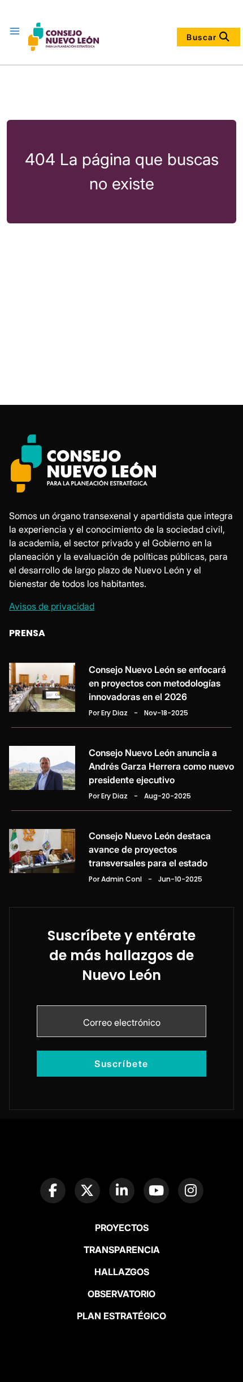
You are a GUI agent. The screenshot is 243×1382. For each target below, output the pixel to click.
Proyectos (122, 1227)
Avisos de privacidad (51, 606)
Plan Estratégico (121, 1315)
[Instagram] (190, 1190)
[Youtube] (156, 1190)
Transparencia (122, 1249)
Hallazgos (121, 1271)
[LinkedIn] (121, 1190)
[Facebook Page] (53, 1190)
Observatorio (121, 1293)
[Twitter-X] (87, 1190)
